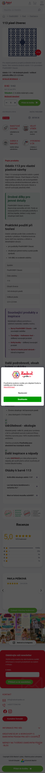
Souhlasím (22, 399)
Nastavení (22, 393)
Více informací (9, 387)
